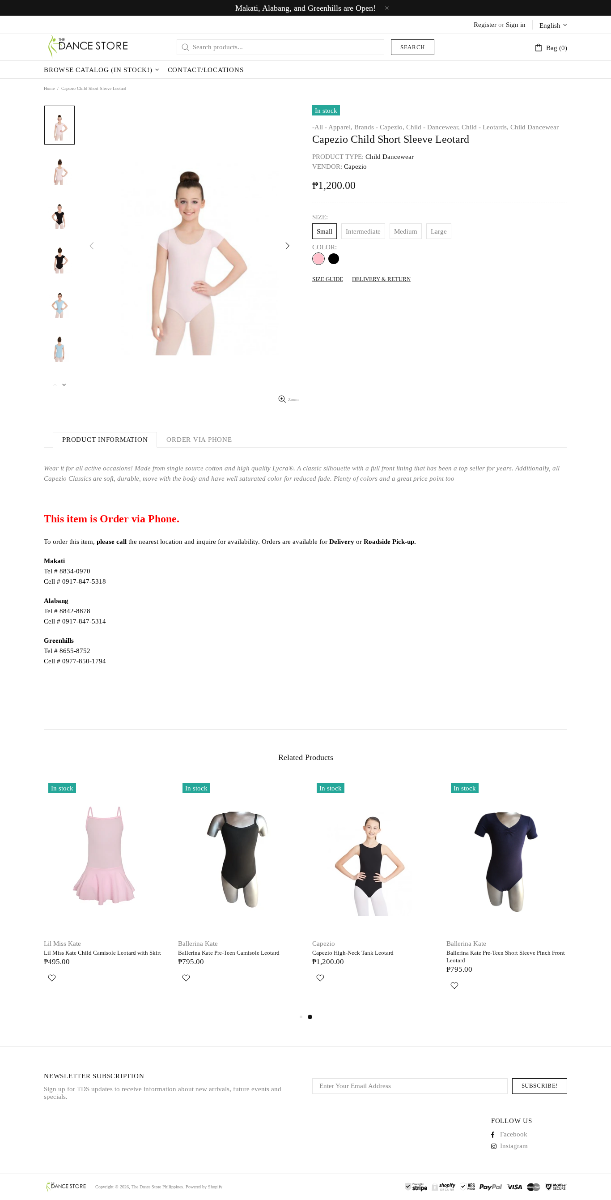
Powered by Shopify (204, 1186)
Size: (320, 217)
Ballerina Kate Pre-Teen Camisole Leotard (229, 952)
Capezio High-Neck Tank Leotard (353, 952)
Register (485, 24)
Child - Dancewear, (433, 127)
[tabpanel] (373, 891)
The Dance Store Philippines (88, 47)
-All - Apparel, (332, 127)
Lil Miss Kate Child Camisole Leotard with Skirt (102, 952)
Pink (318, 258)
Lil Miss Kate (62, 943)
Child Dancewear (534, 127)
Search (412, 47)
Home (49, 88)
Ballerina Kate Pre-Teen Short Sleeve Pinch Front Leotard (505, 956)
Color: (324, 247)
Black (333, 258)
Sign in (516, 24)
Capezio (323, 943)
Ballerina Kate (198, 943)
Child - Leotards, (485, 127)
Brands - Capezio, (379, 127)
